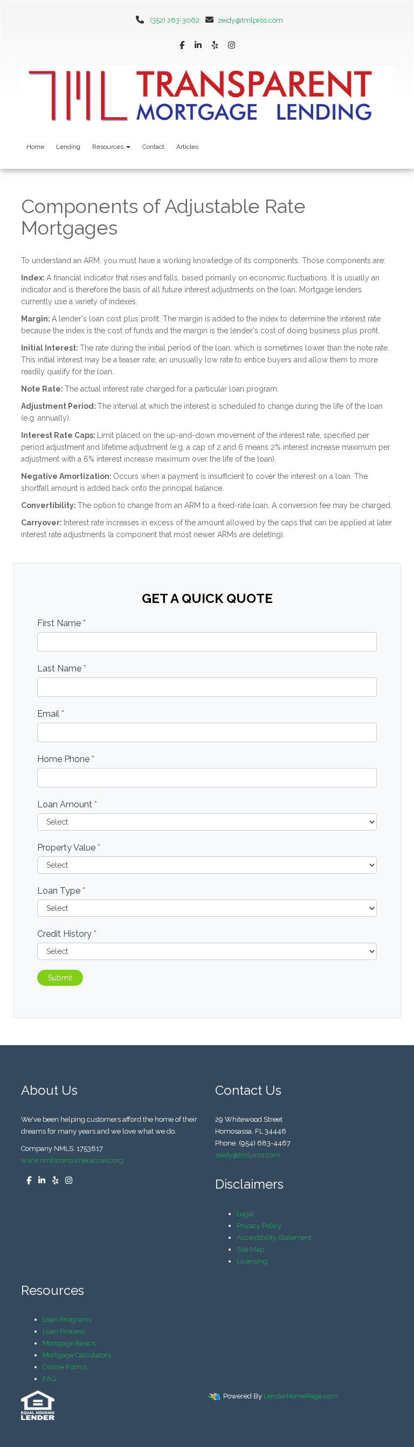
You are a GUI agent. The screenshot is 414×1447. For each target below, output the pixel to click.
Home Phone (65, 759)
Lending (68, 146)
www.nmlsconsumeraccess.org (72, 1160)
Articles (187, 146)
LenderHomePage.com (301, 1396)
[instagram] (231, 46)
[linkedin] (198, 46)
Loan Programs (67, 1319)
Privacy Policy (259, 1226)
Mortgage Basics (69, 1343)
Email (50, 714)
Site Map (250, 1249)
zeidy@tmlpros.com (250, 20)
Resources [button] (108, 146)
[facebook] (182, 46)
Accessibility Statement (274, 1237)
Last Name (61, 668)
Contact (153, 146)
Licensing (252, 1261)
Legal (245, 1214)
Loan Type (61, 891)
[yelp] (215, 46)
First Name (61, 623)
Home (35, 146)
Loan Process (64, 1331)
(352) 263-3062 (174, 20)
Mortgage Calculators (77, 1355)
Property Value (68, 847)
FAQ (49, 1379)
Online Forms (65, 1367)
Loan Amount (67, 804)
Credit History (66, 934)
